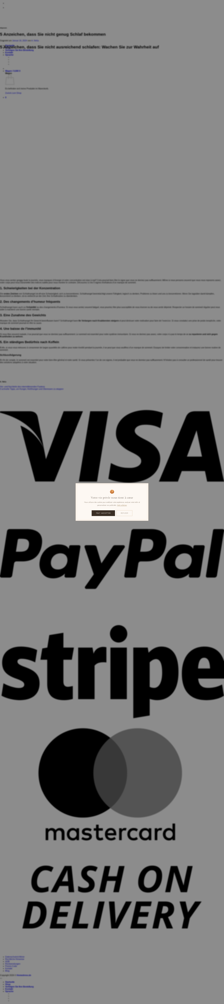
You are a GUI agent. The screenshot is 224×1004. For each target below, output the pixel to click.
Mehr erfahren (122, 505)
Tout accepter (103, 513)
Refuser (124, 513)
